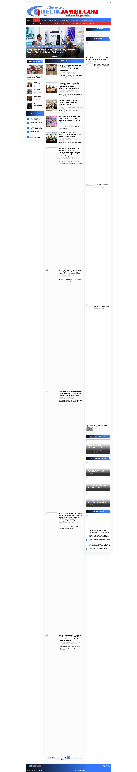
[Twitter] (107, 766)
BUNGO (34, 46)
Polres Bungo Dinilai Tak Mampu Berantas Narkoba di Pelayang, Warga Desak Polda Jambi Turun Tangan (37, 97)
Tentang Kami (81, 770)
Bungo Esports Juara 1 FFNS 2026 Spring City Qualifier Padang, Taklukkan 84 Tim (99, 544)
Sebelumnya (51, 757)
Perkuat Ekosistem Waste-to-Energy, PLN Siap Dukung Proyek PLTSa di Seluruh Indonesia (70, 134)
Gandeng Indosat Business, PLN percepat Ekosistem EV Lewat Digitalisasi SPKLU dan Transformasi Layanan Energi (69, 85)
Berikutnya (64, 759)
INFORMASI (45, 46)
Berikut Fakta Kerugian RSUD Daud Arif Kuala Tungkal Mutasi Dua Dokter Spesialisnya (36, 132)
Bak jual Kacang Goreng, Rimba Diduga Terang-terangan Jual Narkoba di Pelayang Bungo (34, 77)
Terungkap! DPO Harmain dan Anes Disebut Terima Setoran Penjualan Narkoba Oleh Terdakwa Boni (70, 393)
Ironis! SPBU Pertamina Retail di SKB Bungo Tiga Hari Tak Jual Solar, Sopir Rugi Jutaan (54, 50)
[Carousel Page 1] (53, 56)
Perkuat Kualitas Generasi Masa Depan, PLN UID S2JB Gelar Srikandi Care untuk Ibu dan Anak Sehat (70, 119)
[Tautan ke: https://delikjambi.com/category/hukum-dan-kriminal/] (42, 61)
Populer (30, 113)
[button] (110, 2)
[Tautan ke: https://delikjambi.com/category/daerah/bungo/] (109, 458)
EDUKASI (76, 157)
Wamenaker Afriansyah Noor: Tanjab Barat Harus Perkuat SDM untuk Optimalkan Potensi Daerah (102, 65)
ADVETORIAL (61, 90)
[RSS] (109, 766)
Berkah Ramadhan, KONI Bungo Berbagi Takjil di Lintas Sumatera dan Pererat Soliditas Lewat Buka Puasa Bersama (99, 540)
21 (71, 757)
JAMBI (50, 46)
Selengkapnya (65, 96)
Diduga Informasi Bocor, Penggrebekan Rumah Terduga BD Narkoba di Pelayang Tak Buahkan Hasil (38, 83)
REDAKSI (74, 770)
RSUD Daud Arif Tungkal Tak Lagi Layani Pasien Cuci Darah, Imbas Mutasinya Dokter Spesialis (36, 127)
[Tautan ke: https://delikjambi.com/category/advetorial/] (109, 38)
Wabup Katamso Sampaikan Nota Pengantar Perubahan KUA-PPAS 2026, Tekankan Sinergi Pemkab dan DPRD (101, 305)
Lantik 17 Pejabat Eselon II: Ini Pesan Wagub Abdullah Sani (35, 136)
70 (80, 757)
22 (75, 757)
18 (61, 757)
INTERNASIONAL (62, 91)
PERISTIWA (68, 643)
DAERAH (39, 46)
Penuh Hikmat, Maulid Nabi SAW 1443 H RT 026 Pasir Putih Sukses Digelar (36, 118)
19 (65, 757)
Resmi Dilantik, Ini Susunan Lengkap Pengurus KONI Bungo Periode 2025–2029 (98, 549)
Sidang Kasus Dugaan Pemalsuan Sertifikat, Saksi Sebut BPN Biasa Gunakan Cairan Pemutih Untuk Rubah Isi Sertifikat (70, 638)
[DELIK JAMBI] (62, 11)
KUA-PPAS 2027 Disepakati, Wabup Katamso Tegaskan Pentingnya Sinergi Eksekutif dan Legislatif (101, 185)
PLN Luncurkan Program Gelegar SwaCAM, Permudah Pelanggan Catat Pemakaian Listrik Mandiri (70, 272)
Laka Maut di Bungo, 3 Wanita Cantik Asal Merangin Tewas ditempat (36, 123)
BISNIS (29, 46)
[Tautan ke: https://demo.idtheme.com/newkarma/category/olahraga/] (109, 511)
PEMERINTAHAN (66, 107)
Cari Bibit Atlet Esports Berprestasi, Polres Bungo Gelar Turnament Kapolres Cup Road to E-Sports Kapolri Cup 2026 (99, 531)
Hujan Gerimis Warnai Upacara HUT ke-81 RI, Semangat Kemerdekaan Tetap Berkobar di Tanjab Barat (97, 58)
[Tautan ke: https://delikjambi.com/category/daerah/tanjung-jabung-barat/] (109, 436)
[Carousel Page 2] (55, 56)
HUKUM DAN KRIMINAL (71, 72)
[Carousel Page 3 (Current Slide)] (56, 56)
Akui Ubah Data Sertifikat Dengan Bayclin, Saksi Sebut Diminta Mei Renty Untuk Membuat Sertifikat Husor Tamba (70, 68)
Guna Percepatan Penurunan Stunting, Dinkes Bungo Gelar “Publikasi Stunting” (68, 102)
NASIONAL (55, 46)
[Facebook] (104, 766)
